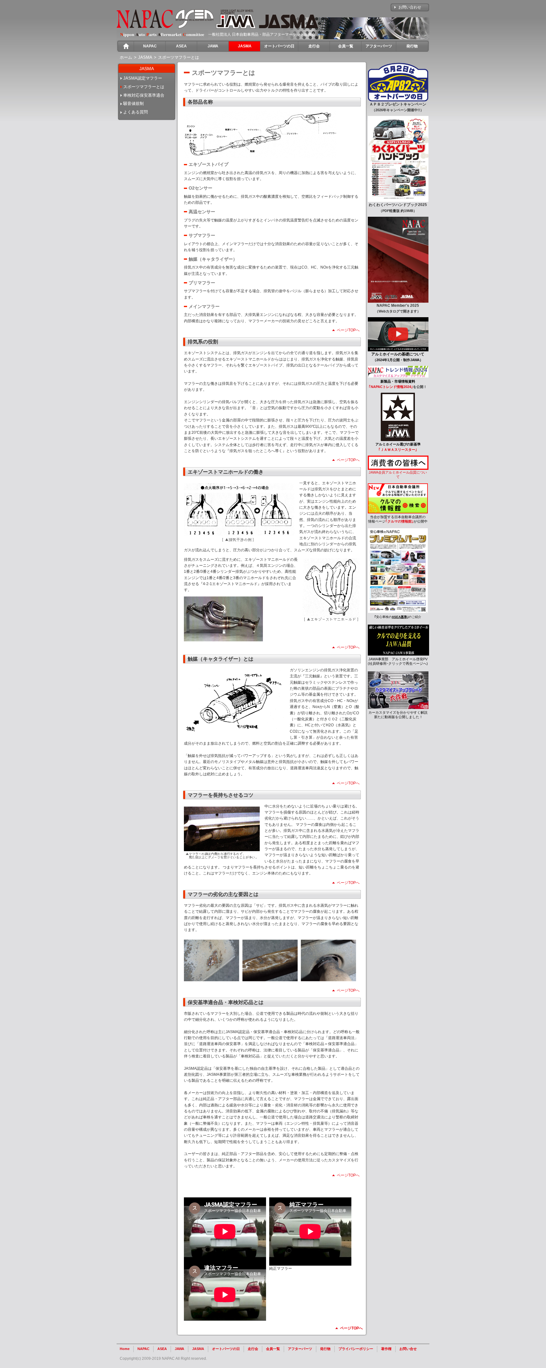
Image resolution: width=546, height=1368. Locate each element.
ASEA (162, 1349)
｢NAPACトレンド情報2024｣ (391, 387)
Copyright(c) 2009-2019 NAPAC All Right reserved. (163, 1358)
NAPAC (143, 1349)
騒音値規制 (133, 103)
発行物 (325, 1349)
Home (125, 1349)
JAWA (179, 1349)
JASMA (198, 1349)
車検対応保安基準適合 (143, 95)
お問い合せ (408, 1349)
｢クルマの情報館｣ (399, 521)
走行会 (253, 1349)
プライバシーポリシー (355, 1349)
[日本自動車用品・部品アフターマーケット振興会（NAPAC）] (145, 27)
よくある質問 (135, 112)
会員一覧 (273, 1349)
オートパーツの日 (226, 1349)
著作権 (386, 1349)
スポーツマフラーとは (143, 86)
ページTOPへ (348, 330)
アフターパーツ (300, 1349)
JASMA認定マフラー (142, 78)
